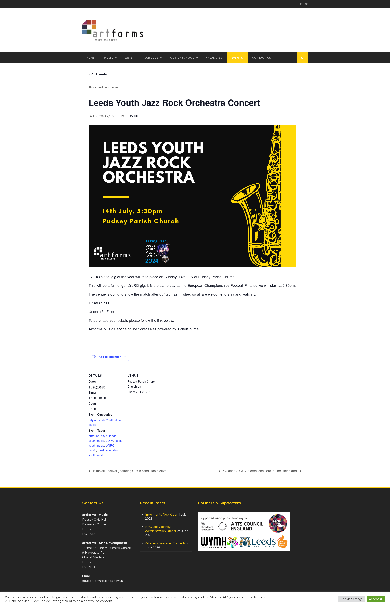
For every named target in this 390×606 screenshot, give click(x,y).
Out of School (182, 57)
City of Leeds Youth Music (105, 420)
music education (108, 450)
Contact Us (261, 57)
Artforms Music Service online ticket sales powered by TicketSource (144, 329)
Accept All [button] (375, 599)
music (92, 450)
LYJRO (110, 445)
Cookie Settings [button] (351, 599)
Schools (151, 57)
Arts (129, 57)
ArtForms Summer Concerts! (165, 543)
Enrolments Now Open (161, 514)
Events (237, 57)
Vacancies (214, 57)
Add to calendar (110, 357)
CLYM (109, 441)
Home (90, 57)
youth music (96, 455)
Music (108, 57)
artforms (94, 436)
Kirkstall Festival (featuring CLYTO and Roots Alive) (129, 470)
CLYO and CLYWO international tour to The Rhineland (258, 470)
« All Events (98, 74)
